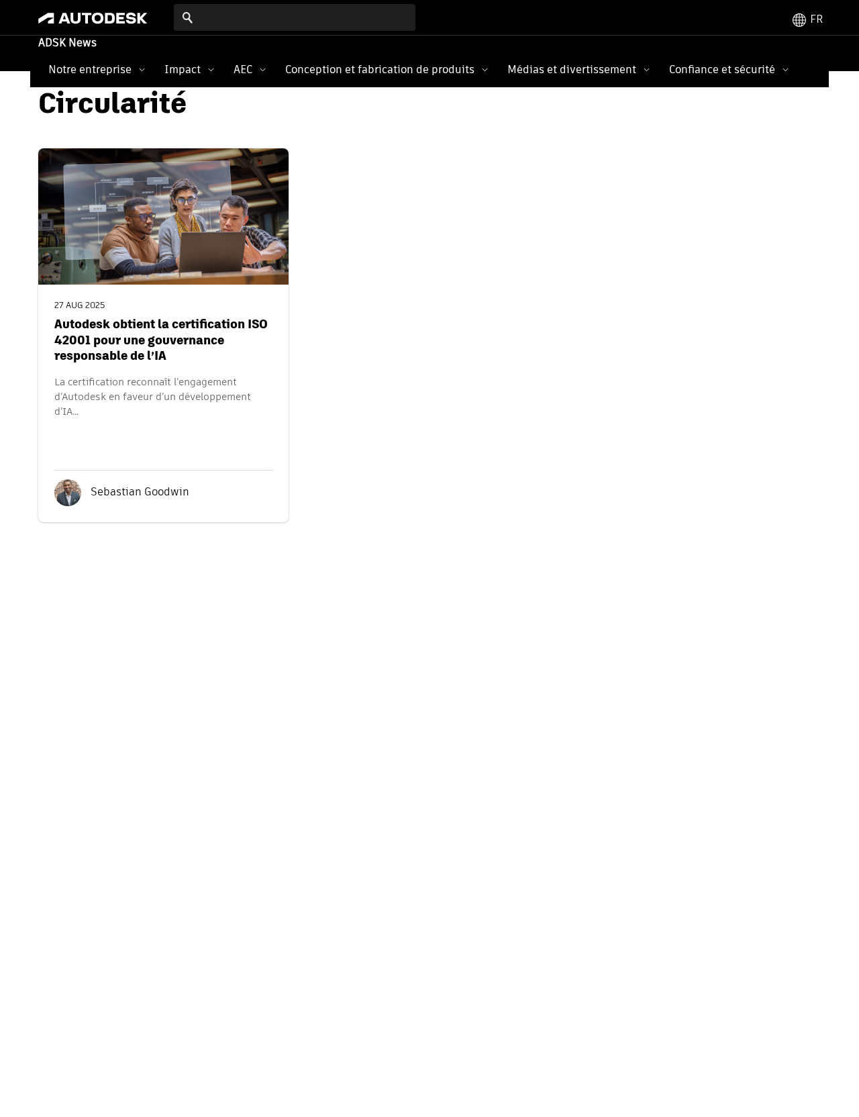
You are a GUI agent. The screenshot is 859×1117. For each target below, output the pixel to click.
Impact (182, 69)
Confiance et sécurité (722, 69)
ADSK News (67, 43)
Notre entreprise (90, 69)
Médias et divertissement (571, 69)
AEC (243, 69)
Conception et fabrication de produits (379, 69)
